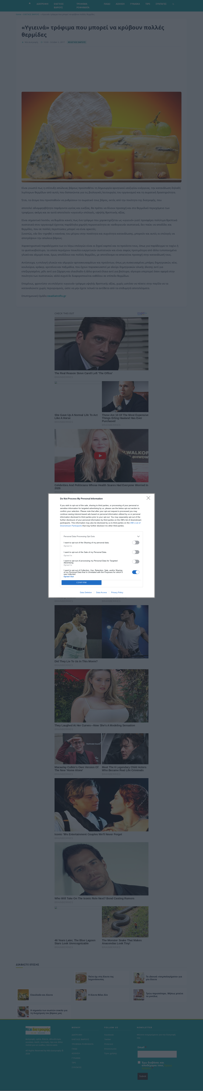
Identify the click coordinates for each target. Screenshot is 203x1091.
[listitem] (101, 536)
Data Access (101, 592)
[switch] (135, 542)
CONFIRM (82, 582)
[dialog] (101, 545)
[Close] (149, 498)
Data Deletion (86, 592)
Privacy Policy (117, 592)
